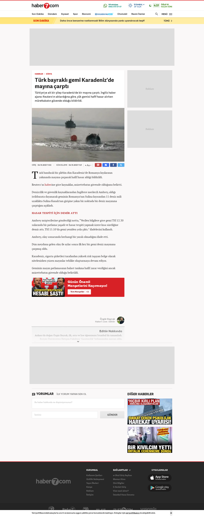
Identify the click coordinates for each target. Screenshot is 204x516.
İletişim (89, 494)
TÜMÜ (167, 21)
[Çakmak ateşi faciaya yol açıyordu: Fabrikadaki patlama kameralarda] (149, 439)
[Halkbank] (104, 14)
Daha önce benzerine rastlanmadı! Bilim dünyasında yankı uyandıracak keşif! (102, 21)
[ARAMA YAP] (156, 14)
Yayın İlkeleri (92, 483)
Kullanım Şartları (94, 475)
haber (48, 184)
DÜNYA (49, 74)
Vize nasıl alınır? (121, 490)
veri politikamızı (133, 513)
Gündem (52, 14)
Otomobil (122, 14)
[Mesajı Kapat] (171, 513)
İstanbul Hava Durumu (123, 494)
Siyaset (65, 14)
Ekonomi (86, 14)
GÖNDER (112, 414)
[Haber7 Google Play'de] (160, 488)
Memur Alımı (119, 479)
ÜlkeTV (101, 509)
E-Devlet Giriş (119, 486)
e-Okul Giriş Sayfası (122, 475)
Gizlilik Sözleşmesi (95, 479)
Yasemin (148, 509)
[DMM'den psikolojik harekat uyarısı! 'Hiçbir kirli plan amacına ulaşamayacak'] (149, 411)
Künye (89, 486)
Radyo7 (69, 509)
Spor (75, 14)
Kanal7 (51, 509)
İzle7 (123, 509)
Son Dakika (38, 14)
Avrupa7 (86, 509)
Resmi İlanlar (138, 14)
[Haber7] (45, 6)
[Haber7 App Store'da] (160, 478)
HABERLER (39, 74)
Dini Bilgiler (118, 483)
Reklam (90, 490)
